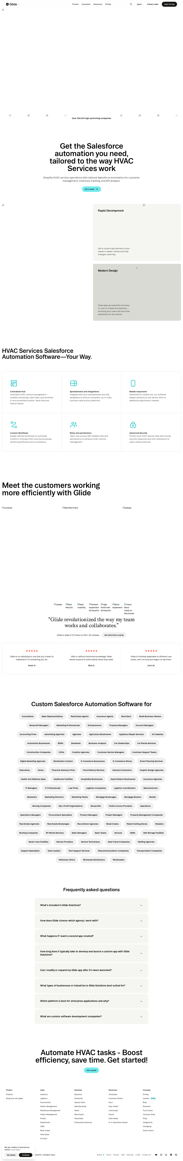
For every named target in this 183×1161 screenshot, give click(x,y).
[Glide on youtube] (156, 1155)
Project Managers (114, 815)
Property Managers (118, 725)
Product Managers (89, 815)
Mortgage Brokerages (106, 797)
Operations (145, 806)
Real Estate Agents (80, 716)
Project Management (48, 1114)
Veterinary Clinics (67, 860)
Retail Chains (112, 824)
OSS (123, 1155)
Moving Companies (41, 806)
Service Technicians (90, 842)
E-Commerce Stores (122, 761)
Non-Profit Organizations (71, 806)
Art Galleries (157, 734)
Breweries (76, 743)
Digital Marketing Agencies (32, 761)
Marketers (32, 797)
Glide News (113, 1118)
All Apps (43, 1138)
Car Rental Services (146, 743)
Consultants (28, 716)
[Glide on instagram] (161, 1155)
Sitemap (130, 1155)
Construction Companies (39, 752)
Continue (25, 1155)
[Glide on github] (176, 1155)
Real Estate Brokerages (58, 824)
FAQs (145, 1118)
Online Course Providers (120, 806)
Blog (144, 1102)
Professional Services (83, 1122)
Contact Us (146, 1155)
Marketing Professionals (68, 725)
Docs (111, 1102)
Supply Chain (79, 1102)
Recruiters (126, 716)
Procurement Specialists (60, 815)
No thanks (11, 1155)
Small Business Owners (150, 716)
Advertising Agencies (54, 734)
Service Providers (64, 842)
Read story (11, 568)
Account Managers (145, 725)
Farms (41, 770)
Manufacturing (80, 1106)
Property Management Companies (146, 815)
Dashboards (45, 1122)
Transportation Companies (149, 851)
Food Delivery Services (93, 770)
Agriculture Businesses (100, 734)
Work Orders (45, 1131)
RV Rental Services (55, 833)
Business (78, 1094)
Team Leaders (54, 851)
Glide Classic (148, 1131)
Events (111, 1114)
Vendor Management (48, 1106)
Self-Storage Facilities (153, 833)
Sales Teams (100, 833)
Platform (9, 1094)
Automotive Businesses (38, 743)
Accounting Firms (28, 734)
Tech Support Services (79, 851)
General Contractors (122, 770)
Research (147, 1106)
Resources (97, 4)
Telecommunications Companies (113, 851)
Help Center (113, 1106)
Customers (86, 4)
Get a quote (19, 81)
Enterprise (78, 1098)
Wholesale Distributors (94, 860)
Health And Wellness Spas (33, 779)
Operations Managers (30, 815)
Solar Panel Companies (119, 842)
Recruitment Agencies (87, 824)
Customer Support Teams (144, 752)
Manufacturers (151, 788)
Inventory (44, 1094)
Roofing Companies (28, 833)
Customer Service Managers (110, 752)
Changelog (147, 1126)
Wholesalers (118, 860)
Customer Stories (116, 1098)
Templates (113, 1094)
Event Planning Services (151, 761)
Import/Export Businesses (123, 779)
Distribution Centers (63, 761)
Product (75, 4)
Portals (43, 1118)
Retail (76, 1110)
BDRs (60, 743)
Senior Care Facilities (38, 842)
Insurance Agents (105, 716)
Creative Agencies (80, 752)
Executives (25, 770)
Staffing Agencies (146, 842)
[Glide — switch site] (13, 4)
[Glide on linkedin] (171, 1155)
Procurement (45, 1102)
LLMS (137, 1155)
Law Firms (73, 788)
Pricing (108, 4)
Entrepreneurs (94, 725)
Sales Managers (79, 833)
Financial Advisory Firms (63, 770)
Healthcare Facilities (63, 779)
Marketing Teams (80, 797)
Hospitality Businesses (92, 779)
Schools (118, 833)
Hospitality (78, 1118)
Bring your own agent (14, 1098)
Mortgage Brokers (132, 797)
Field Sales (44, 1134)
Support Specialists (30, 851)
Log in (139, 4)
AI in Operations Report (118, 1122)
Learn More (15, 1150)
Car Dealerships (121, 743)
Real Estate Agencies (29, 824)
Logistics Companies (96, 788)
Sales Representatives (52, 716)
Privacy (116, 1155)
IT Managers (31, 788)
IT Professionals (53, 788)
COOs (61, 752)
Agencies (76, 734)
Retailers (159, 824)
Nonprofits (96, 806)
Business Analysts (97, 743)
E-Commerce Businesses (93, 761)
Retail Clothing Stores (137, 824)
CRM (42, 1126)
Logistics (44, 1098)
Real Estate (79, 1114)
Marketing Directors (54, 797)
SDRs (132, 833)
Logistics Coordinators (125, 788)
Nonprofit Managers (39, 725)
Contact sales (152, 4)
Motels (152, 797)
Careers (146, 1098)
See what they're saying (113, 635)
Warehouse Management (50, 1110)
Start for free (169, 4)
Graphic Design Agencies (152, 770)
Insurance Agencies (152, 779)
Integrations (147, 1122)
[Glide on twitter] (166, 1155)
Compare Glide (149, 1114)
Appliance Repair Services (131, 734)
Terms (108, 1155)
